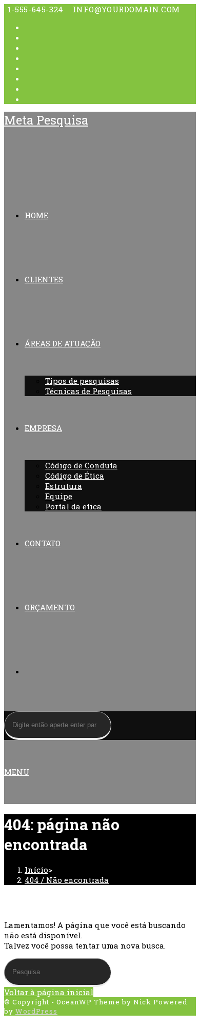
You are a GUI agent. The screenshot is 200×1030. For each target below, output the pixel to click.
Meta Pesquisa (46, 120)
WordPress (36, 1011)
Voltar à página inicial (48, 992)
